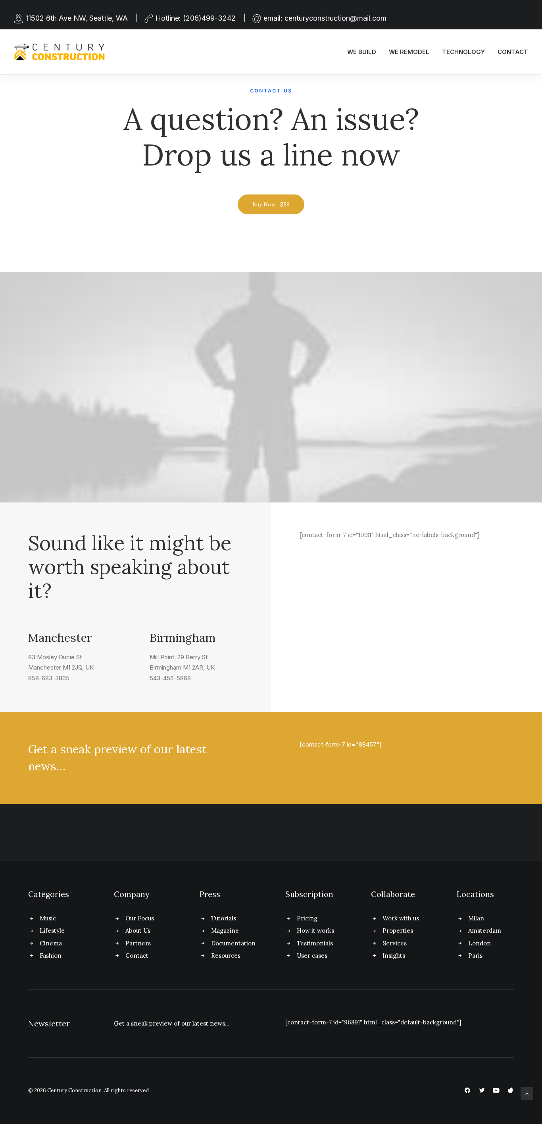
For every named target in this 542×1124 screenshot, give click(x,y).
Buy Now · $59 (271, 204)
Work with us (400, 918)
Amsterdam (484, 930)
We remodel (409, 52)
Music (48, 918)
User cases (312, 955)
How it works (315, 930)
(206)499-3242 (209, 18)
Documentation (233, 943)
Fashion (51, 955)
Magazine (225, 930)
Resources (225, 955)
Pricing (307, 918)
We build (361, 52)
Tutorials (223, 918)
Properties (397, 930)
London (479, 943)
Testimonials (315, 943)
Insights (393, 955)
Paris (475, 955)
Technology (463, 52)
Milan (476, 918)
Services (394, 943)
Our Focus (139, 918)
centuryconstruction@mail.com (335, 18)
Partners (138, 943)
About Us (137, 930)
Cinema (51, 943)
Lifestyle (52, 930)
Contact (513, 52)
